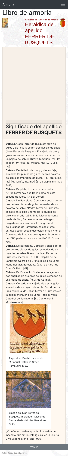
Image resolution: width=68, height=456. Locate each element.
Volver (34, 446)
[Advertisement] (34, 84)
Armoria (8, 4)
